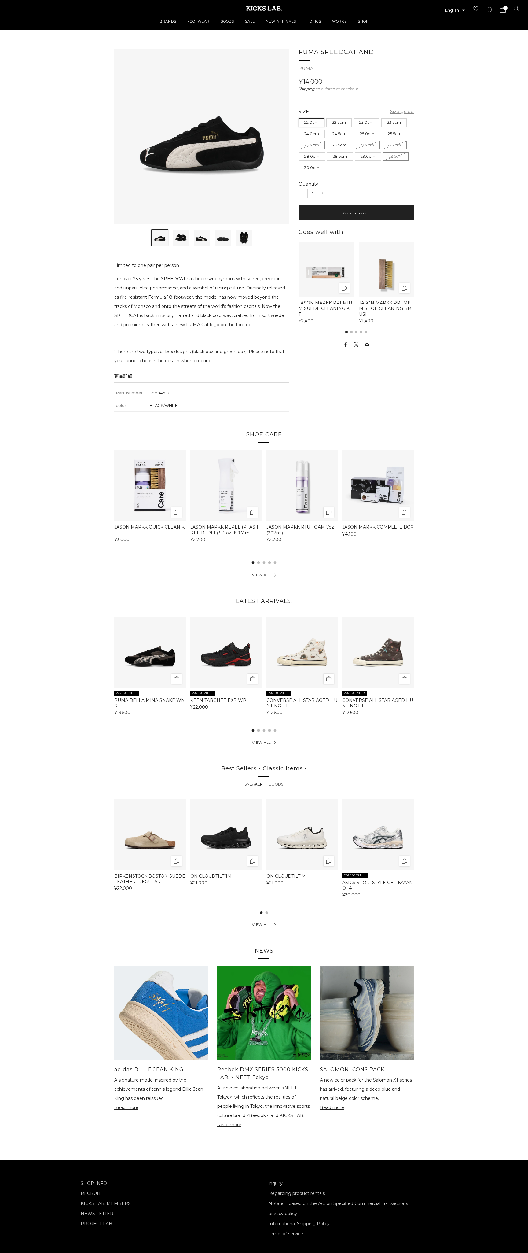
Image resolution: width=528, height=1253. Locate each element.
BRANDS (168, 21)
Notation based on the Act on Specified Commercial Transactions (338, 1203)
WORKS (339, 21)
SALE (250, 21)
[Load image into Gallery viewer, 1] (159, 237)
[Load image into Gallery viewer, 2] (180, 237)
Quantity (308, 184)
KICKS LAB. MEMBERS (106, 1203)
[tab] (346, 332)
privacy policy (283, 1213)
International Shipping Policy (299, 1223)
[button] (455, 10)
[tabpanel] (264, 848)
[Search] (489, 10)
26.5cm (339, 145)
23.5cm (394, 122)
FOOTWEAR (198, 21)
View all (261, 575)
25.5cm (395, 133)
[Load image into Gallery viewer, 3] (201, 237)
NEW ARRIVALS (281, 21)
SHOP (363, 21)
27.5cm (394, 145)
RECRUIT (91, 1193)
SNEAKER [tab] (253, 784)
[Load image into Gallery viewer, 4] (223, 237)
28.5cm (340, 156)
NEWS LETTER (97, 1213)
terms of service (286, 1233)
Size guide (402, 111)
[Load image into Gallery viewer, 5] (244, 237)
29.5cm (396, 156)
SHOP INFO (94, 1183)
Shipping (307, 89)
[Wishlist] (475, 9)
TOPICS (314, 21)
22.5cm (339, 122)
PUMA (306, 68)
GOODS (227, 21)
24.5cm (339, 133)
